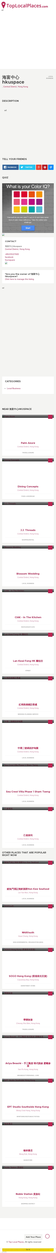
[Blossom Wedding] (28, 547)
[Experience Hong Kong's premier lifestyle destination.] (28, 634)
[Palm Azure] (28, 416)
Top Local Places (16, 1242)
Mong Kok (23, 1154)
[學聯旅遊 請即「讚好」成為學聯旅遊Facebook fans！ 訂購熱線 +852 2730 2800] (28, 993)
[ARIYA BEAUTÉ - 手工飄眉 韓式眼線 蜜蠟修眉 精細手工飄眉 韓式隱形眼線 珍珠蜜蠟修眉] (28, 1036)
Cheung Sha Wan (23, 1023)
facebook (9, 257)
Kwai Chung (23, 936)
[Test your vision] (28, 208)
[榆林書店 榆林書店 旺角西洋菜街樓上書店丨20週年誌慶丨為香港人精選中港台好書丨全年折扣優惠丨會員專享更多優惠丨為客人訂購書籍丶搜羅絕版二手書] (28, 1123)
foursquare (10, 260)
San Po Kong (23, 1069)
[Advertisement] (28, 39)
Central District (10, 86)
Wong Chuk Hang (23, 1111)
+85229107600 (12, 254)
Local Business (14, 388)
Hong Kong (23, 86)
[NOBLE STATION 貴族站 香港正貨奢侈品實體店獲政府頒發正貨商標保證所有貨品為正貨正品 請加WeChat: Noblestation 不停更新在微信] (28, 1167)
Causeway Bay (23, 980)
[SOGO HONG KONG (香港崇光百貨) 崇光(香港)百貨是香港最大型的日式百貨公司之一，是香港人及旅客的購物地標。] (28, 949)
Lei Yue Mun (23, 893)
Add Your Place (33, 1237)
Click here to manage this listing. (19, 279)
